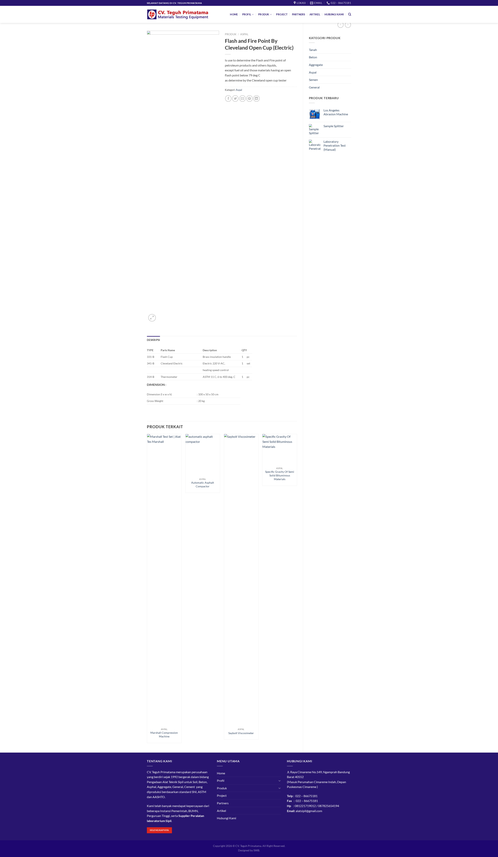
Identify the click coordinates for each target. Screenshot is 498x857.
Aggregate (316, 65)
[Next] (297, 589)
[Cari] (349, 14)
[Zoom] (152, 318)
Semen (313, 79)
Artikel (314, 14)
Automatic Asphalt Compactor (202, 484)
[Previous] (147, 589)
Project (282, 14)
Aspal (313, 72)
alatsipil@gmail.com (309, 811)
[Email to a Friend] (242, 98)
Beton (313, 57)
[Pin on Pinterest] (249, 98)
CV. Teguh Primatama (248, 845)
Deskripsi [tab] (153, 339)
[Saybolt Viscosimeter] (241, 580)
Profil (246, 14)
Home (234, 14)
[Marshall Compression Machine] (164, 580)
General (314, 87)
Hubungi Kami (334, 14)
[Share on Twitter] (235, 98)
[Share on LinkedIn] (256, 98)
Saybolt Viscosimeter (241, 733)
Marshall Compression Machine (164, 734)
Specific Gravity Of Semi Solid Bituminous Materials (279, 475)
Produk (263, 14)
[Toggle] (279, 780)
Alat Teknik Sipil (172, 782)
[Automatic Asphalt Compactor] (203, 455)
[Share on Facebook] (228, 98)
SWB (256, 850)
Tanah (313, 50)
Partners (298, 14)
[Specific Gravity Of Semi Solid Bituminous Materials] (279, 449)
